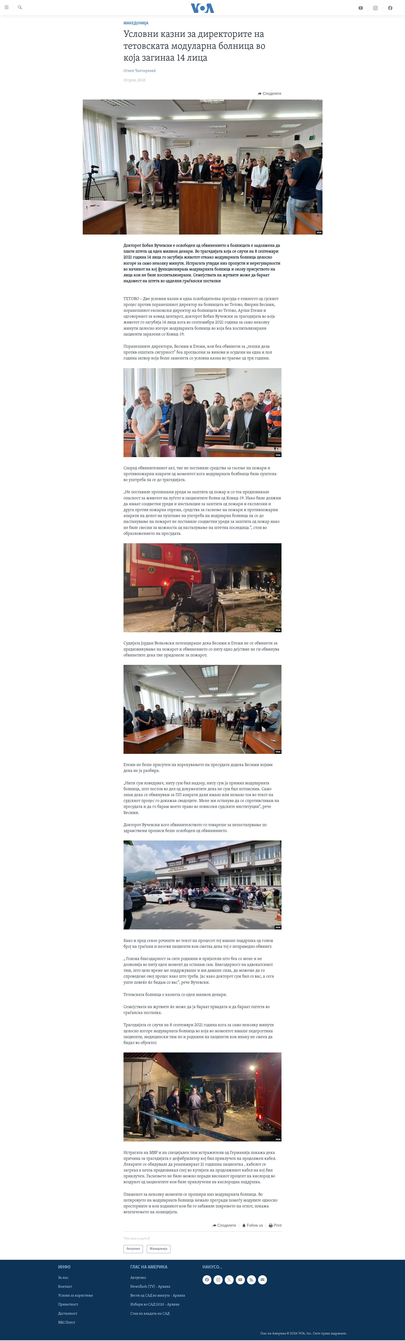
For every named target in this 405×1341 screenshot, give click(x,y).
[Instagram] (375, 8)
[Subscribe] (262, 1279)
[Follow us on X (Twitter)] (229, 1279)
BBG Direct (66, 1323)
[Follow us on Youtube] (240, 1279)
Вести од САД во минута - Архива (157, 1296)
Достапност (67, 1313)
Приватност (68, 1304)
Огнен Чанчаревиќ (140, 71)
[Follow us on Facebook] (206, 1279)
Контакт (65, 1287)
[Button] (269, 94)
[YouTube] (360, 8)
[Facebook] (390, 8)
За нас (63, 1278)
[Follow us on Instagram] (218, 1279)
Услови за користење (75, 1296)
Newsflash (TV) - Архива (150, 1287)
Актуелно (138, 1278)
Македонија (136, 23)
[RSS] (251, 1279)
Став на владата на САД (149, 1313)
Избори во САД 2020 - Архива (155, 1304)
